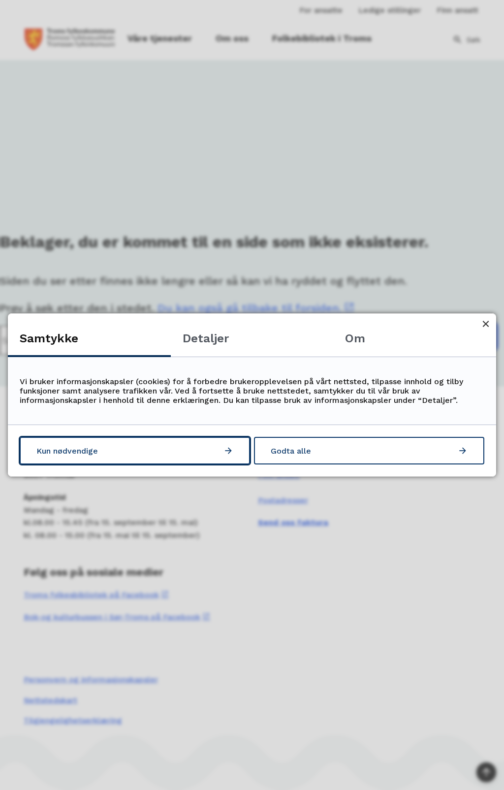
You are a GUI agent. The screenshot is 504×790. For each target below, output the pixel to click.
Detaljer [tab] (206, 338)
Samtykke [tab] (49, 338)
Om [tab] (355, 338)
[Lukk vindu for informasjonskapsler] (485, 324)
